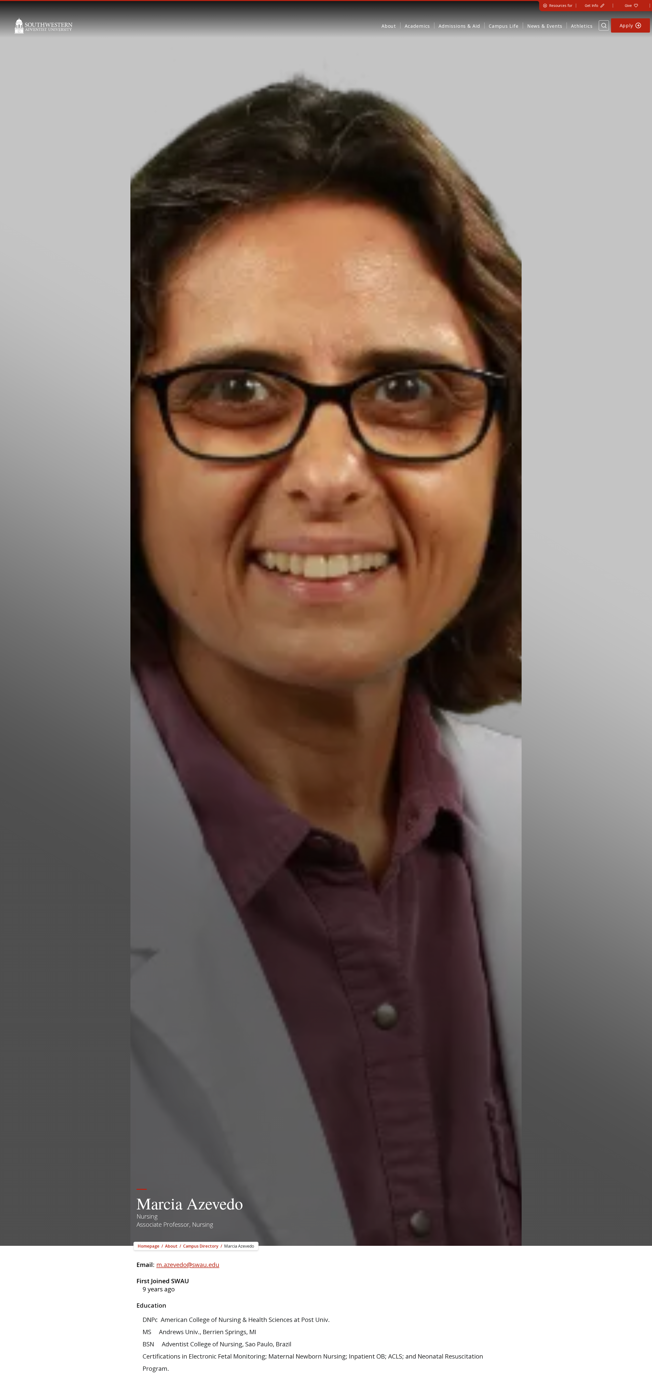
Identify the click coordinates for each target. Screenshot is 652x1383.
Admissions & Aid (459, 26)
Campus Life (504, 26)
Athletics (581, 26)
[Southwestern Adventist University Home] (43, 25)
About (389, 26)
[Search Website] (604, 25)
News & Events (545, 26)
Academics (417, 26)
